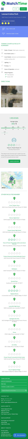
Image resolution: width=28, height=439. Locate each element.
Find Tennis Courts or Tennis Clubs (9, 414)
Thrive (14, 332)
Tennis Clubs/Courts (7, 386)
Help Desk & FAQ (5, 424)
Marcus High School (14, 218)
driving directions (12, 33)
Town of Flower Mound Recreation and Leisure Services (14, 243)
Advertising (4, 422)
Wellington (14, 269)
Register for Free (5, 410)
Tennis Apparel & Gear (6, 408)
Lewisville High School (14, 306)
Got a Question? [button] (21, 435)
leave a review (14, 161)
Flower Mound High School (14, 230)
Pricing (3, 384)
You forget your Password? (7, 420)
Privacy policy (4, 430)
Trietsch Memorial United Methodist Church (14, 256)
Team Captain (5, 378)
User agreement (5, 432)
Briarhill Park (14, 281)
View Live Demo (5, 412)
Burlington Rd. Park (14, 318)
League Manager (6, 381)
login (15, 9)
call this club (10, 28)
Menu (2, 9)
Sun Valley (14, 344)
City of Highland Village (14, 369)
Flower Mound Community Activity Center (14, 357)
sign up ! (23, 9)
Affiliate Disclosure (6, 434)
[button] (19, 435)
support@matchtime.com (11, 402)
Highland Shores (14, 293)
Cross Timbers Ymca (14, 205)
